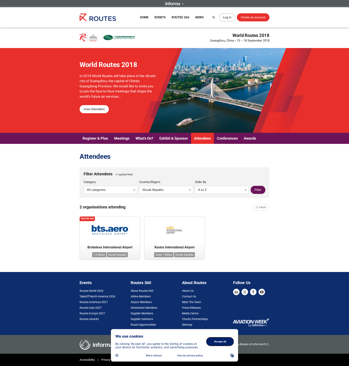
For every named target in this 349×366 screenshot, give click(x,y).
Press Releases (191, 307)
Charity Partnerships (195, 319)
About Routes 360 (142, 290)
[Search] (214, 17)
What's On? (144, 138)
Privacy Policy (110, 359)
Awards (250, 138)
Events (160, 17)
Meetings (121, 138)
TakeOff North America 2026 (97, 296)
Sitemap (187, 324)
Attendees (202, 138)
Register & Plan (95, 138)
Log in (227, 17)
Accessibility (87, 359)
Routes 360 (180, 17)
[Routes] (98, 17)
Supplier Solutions (142, 319)
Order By (200, 182)
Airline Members (141, 296)
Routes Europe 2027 (92, 313)
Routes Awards (89, 319)
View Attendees (94, 109)
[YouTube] (262, 292)
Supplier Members (142, 313)
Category (90, 182)
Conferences (227, 138)
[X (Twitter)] (245, 292)
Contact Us (189, 296)
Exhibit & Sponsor (173, 138)
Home (144, 17)
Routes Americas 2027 (94, 302)
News (199, 17)
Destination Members (144, 307)
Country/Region (149, 182)
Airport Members (141, 302)
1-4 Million (99, 254)
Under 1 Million (164, 254)
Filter (257, 190)
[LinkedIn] (236, 292)
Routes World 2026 (91, 290)
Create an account (253, 17)
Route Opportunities (143, 324)
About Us (187, 290)
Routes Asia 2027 (91, 307)
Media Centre (190, 313)
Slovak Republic (117, 254)
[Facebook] (253, 292)
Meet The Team (191, 302)
